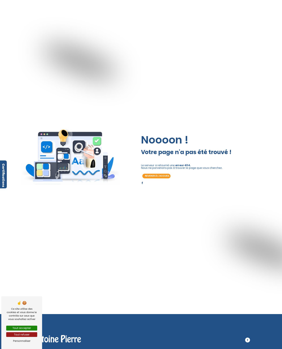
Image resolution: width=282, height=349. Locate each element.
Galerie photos (176, 6)
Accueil (78, 6)
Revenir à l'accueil (157, 175)
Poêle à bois (91, 6)
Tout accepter (21, 328)
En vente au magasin (153, 6)
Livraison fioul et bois (128, 6)
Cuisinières (107, 6)
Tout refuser (22, 334)
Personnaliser (22, 341)
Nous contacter (196, 6)
